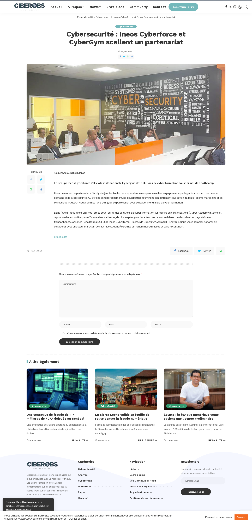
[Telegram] (41, 189)
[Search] (246, 7)
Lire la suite (60, 236)
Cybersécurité (126, 26)
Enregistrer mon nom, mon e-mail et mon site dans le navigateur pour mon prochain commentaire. (108, 333)
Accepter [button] (241, 517)
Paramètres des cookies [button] (218, 517)
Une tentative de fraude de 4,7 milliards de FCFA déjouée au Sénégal (55, 416)
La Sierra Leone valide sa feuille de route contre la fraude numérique (122, 416)
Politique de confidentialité (18, 509)
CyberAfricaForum (183, 6)
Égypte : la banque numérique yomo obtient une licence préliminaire (191, 416)
